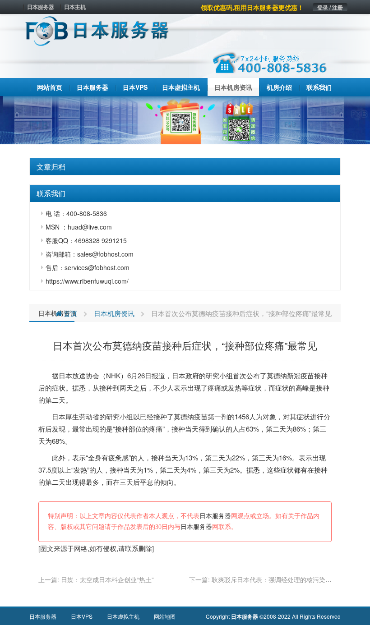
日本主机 (75, 7)
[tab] (185, 166)
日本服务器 (40, 7)
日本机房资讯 (114, 313)
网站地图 (165, 616)
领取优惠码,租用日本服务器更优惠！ (252, 7)
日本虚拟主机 (123, 616)
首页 (69, 313)
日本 (65, 375)
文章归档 (51, 166)
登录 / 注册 (330, 7)
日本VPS (81, 616)
